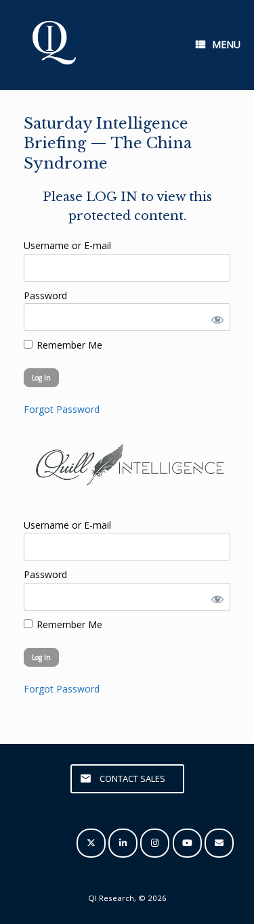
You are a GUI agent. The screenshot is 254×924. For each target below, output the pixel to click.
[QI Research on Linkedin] (122, 843)
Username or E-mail (67, 245)
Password (45, 295)
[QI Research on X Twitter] (91, 843)
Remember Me (68, 344)
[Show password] (214, 317)
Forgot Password (62, 409)
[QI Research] (53, 45)
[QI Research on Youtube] (187, 843)
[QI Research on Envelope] (219, 843)
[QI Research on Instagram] (154, 843)
